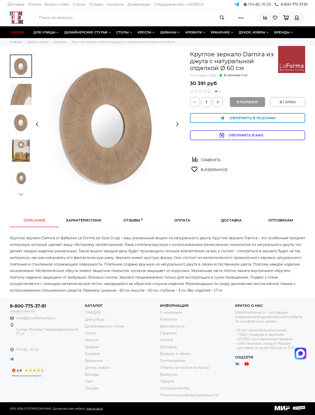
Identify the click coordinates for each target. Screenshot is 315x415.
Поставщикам (172, 360)
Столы (90, 333)
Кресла (91, 340)
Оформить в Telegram (252, 118)
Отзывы (96, 4)
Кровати (92, 354)
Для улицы (95, 319)
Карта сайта (94, 408)
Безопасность (172, 326)
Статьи (79, 4)
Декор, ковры (97, 367)
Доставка (15, 4)
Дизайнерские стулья (104, 326)
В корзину (247, 102)
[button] (21, 53)
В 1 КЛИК (288, 102)
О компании (171, 312)
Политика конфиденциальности (189, 395)
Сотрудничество (175, 388)
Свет (89, 381)
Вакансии (168, 374)
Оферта (167, 381)
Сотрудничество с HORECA (178, 4)
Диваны (92, 347)
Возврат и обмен (175, 354)
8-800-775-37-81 (294, 4)
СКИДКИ (93, 312)
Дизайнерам (138, 4)
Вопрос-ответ (57, 4)
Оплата (34, 4)
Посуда (91, 388)
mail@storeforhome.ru (35, 318)
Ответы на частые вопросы (184, 367)
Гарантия (168, 333)
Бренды (92, 374)
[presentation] (37, 124)
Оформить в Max (251, 135)
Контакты (115, 4)
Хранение (94, 360)
